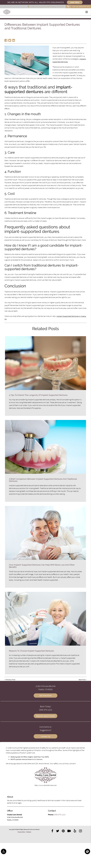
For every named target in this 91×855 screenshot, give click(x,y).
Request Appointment (45, 716)
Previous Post (10, 680)
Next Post (82, 680)
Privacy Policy (21, 832)
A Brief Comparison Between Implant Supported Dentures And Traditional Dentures (43, 480)
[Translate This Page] (87, 851)
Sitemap (28, 832)
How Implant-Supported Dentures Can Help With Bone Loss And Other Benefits (42, 566)
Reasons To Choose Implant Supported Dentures (31, 651)
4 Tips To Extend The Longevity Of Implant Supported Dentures (38, 395)
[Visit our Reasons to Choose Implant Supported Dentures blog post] (45, 619)
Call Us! (81, 6)
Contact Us (45, 736)
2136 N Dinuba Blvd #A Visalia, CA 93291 (47, 7)
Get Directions (45, 695)
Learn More (74, 2)
